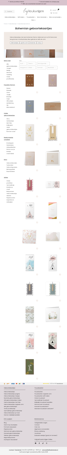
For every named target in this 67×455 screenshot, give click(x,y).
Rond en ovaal (11, 131)
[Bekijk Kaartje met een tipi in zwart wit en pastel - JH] (29, 210)
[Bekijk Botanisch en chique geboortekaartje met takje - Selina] (29, 132)
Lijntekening (10, 103)
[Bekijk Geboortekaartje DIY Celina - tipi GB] (52, 262)
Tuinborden (10, 165)
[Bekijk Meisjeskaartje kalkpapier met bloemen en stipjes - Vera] (29, 158)
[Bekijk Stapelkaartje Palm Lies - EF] (29, 184)
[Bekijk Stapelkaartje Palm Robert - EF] (52, 288)
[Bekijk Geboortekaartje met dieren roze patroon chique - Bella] (29, 236)
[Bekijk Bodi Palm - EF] (29, 314)
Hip (7, 105)
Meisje (8, 70)
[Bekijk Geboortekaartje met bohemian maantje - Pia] (52, 158)
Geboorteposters (12, 167)
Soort (22, 63)
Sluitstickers (10, 145)
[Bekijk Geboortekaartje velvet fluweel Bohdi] (52, 106)
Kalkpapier (10, 125)
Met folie (9, 123)
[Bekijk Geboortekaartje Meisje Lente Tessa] (52, 314)
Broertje (9, 97)
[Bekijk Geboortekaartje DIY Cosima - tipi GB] (52, 340)
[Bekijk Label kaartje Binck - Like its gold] (29, 366)
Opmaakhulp (10, 185)
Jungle (8, 94)
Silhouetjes (10, 101)
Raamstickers (11, 171)
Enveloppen (10, 143)
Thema (30, 63)
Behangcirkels (11, 169)
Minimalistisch (11, 107)
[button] (53, 10)
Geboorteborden (12, 163)
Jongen (9, 68)
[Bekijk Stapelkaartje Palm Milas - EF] (29, 288)
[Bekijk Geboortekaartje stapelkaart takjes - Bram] (52, 132)
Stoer (8, 92)
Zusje (8, 99)
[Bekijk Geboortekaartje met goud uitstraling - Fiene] (52, 210)
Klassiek (9, 90)
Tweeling (9, 74)
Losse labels (10, 153)
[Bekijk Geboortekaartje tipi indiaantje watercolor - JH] (29, 340)
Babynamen (10, 191)
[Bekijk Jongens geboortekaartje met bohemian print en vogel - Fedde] (29, 106)
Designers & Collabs (26, 67)
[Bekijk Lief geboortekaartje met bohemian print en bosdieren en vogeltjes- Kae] (52, 80)
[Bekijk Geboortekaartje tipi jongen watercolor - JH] (29, 262)
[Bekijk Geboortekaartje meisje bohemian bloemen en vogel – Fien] (29, 80)
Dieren (8, 88)
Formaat (40, 67)
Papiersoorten (11, 198)
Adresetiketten (11, 147)
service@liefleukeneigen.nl (50, 450)
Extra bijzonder (42, 63)
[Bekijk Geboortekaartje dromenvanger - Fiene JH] (52, 184)
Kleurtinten (51, 67)
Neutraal (9, 72)
